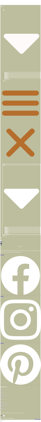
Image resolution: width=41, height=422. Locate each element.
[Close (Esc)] (3, 420)
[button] (20, 122)
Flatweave (6, 230)
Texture (6, 74)
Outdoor (6, 78)
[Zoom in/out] (0, 420)
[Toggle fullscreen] (1, 420)
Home (3, 9)
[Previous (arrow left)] (0, 421)
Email (1, 415)
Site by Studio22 (38, 419)
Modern (6, 72)
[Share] (2, 420)
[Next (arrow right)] (1, 421)
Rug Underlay (6, 79)
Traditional (6, 77)
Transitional (7, 73)
